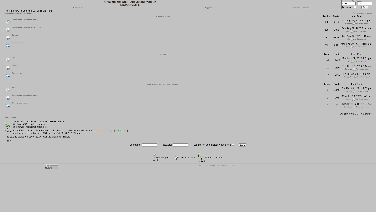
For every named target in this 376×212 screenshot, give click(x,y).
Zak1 (348, 61)
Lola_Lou (348, 91)
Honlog (348, 99)
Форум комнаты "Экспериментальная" (163, 84)
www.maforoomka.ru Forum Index (18, 13)
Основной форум (163, 16)
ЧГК (13, 57)
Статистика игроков (300, 8)
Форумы (208, 8)
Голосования (17, 43)
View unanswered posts (362, 13)
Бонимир (348, 69)
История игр (78, 8)
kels (348, 39)
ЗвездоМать (349, 77)
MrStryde (348, 23)
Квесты (15, 65)
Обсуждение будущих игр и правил (27, 27)
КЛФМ (212, 165)
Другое (15, 35)
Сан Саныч (348, 107)
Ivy (46, 127)
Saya (348, 31)
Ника (348, 47)
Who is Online (10, 118)
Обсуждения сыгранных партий (25, 95)
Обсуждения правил (20, 103)
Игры (14, 87)
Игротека (163, 54)
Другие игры (17, 73)
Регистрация (357, 1)
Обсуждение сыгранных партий (25, 19)
